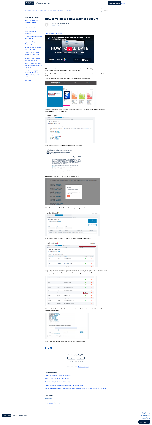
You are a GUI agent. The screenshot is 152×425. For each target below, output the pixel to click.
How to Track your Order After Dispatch (57, 378)
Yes (71, 358)
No (80, 358)
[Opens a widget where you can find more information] (144, 422)
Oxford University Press (31, 10)
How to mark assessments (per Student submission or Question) (33, 65)
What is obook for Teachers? (30, 32)
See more (28, 80)
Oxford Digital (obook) (56, 10)
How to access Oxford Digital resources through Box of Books (64, 385)
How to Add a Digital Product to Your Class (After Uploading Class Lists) (32, 74)
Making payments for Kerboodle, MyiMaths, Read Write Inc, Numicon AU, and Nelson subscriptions (75, 388)
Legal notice (146, 413)
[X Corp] (48, 348)
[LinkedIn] (51, 348)
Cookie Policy (145, 418)
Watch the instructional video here (53, 33)
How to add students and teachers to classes (32, 27)
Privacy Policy (145, 415)
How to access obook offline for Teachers (31, 21)
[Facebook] (46, 348)
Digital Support (44, 10)
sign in (51, 403)
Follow (103, 24)
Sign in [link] (123, 3)
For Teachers (67, 10)
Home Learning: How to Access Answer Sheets (32, 54)
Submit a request (114, 3)
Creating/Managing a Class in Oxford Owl (33, 37)
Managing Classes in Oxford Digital (31, 43)
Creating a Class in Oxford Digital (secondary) (33, 59)
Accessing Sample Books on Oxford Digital (33, 48)
